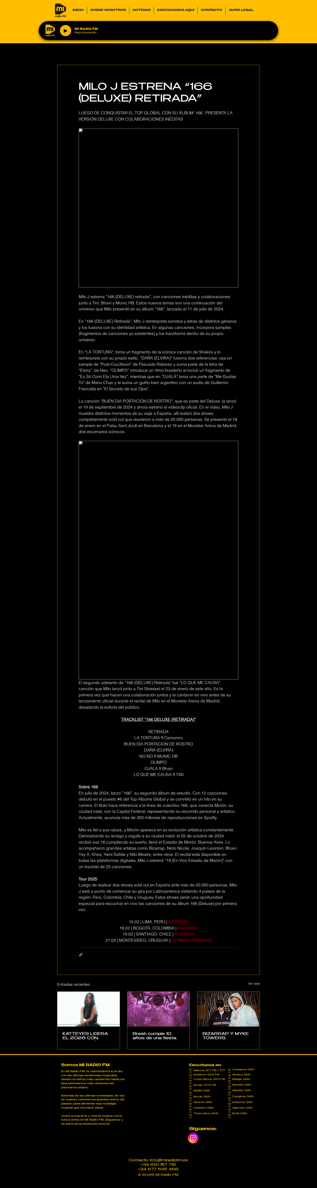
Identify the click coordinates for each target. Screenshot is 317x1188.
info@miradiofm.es (169, 1160)
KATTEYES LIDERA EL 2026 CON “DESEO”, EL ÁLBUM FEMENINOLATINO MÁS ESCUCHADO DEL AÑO (87, 1036)
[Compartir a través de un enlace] (81, 955)
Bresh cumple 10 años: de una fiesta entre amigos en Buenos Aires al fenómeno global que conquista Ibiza (157, 1036)
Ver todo (254, 983)
